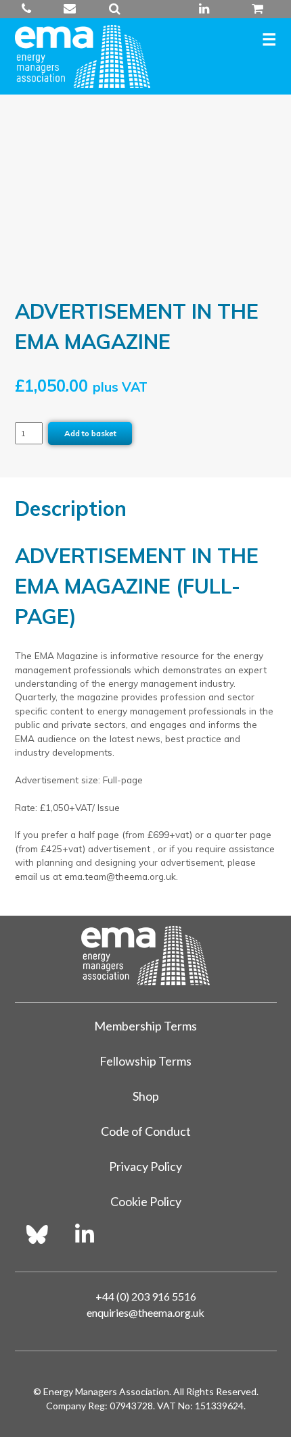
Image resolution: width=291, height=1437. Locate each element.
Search (114, 9)
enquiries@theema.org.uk (69, 9)
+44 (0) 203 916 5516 (32, 9)
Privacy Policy (145, 1166)
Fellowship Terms (145, 1060)
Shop (146, 1096)
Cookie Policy (145, 1201)
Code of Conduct (146, 1131)
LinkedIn (204, 9)
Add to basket (90, 433)
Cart (252, 9)
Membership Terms (145, 1025)
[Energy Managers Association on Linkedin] (84, 1234)
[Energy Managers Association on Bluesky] (37, 1234)
